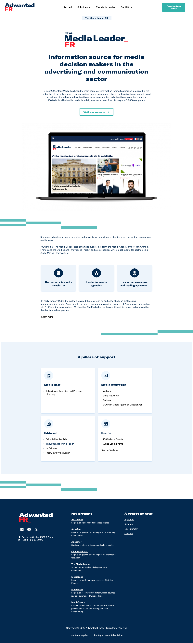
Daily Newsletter (111, 395)
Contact (128, 533)
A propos (129, 519)
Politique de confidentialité (108, 635)
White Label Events (113, 443)
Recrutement (131, 529)
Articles (128, 524)
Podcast (107, 400)
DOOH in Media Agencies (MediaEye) (122, 404)
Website (107, 391)
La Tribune (51, 448)
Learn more (47, 316)
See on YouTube (109, 450)
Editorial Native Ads (56, 439)
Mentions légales (79, 635)
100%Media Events (113, 439)
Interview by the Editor (58, 452)
